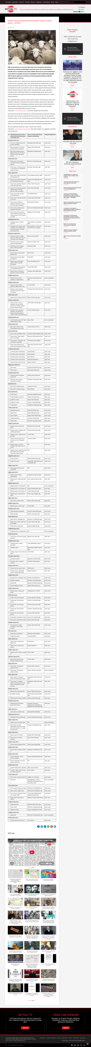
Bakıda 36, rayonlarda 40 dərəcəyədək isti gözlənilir (70, 224)
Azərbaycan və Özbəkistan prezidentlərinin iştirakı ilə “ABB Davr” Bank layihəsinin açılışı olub (72, 209)
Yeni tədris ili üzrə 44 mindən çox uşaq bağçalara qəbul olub (71, 182)
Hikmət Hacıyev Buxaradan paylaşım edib (72, 236)
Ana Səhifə (8, 2)
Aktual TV (21, 2)
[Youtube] (74, 11)
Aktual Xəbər (15, 2)
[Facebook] (76, 11)
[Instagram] (79, 11)
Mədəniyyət (39, 2)
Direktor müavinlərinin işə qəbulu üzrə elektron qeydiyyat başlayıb (72, 203)
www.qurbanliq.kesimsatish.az (22, 129)
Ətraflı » (72, 85)
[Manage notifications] (88, 1044)
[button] (38, 826)
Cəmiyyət (27, 2)
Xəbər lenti (72, 171)
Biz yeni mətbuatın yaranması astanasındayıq (72, 163)
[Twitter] (77, 11)
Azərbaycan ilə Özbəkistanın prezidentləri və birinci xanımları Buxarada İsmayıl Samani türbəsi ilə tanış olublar (72, 217)
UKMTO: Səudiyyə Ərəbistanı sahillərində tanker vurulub (70, 230)
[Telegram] (83, 11)
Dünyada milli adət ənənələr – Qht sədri (72, 142)
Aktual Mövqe (46, 2)
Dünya (52, 2)
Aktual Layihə (72, 57)
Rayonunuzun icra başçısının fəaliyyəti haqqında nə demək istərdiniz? (72, 103)
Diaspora (33, 2)
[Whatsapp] (81, 11)
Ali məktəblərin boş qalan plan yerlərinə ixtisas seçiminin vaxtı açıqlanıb (71, 176)
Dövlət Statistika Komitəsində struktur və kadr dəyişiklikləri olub (72, 188)
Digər (56, 2)
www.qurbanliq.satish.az (20, 110)
